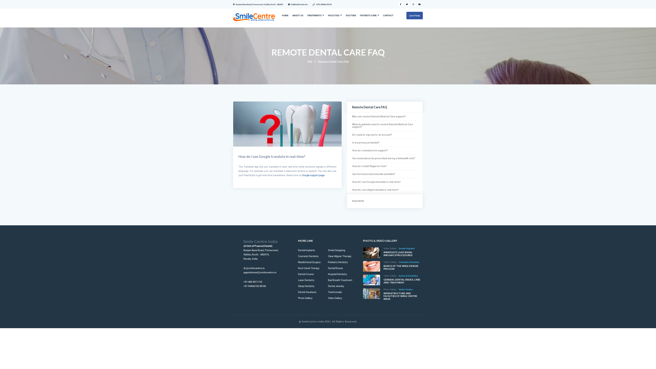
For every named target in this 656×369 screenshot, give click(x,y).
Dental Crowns (306, 274)
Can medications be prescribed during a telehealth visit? (383, 158)
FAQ (309, 61)
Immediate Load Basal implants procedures (398, 254)
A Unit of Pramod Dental (258, 246)
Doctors (351, 15)
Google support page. (313, 175)
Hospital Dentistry (337, 274)
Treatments (314, 15)
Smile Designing (336, 250)
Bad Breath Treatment (340, 280)
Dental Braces (335, 268)
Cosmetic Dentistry (308, 256)
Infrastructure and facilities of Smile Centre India (400, 296)
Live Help (414, 15)
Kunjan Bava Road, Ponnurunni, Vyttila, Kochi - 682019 (259, 4)
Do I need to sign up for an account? (372, 134)
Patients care (368, 15)
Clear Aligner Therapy (339, 256)
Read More (358, 201)
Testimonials (335, 292)
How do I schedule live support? (370, 150)
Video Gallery (335, 298)
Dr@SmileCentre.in (299, 4)
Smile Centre (406, 289)
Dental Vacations (307, 292)
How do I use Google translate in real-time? (376, 182)
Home (285, 15)
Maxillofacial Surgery (309, 262)
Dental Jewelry (336, 286)
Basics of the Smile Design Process (401, 267)
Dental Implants (306, 250)
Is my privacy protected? (366, 142)
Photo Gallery (305, 298)
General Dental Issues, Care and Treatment (402, 281)
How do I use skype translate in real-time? (375, 189)
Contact (388, 15)
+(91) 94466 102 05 (323, 4)
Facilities (333, 15)
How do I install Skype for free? (369, 166)
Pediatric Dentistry (338, 262)
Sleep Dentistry (306, 286)
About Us (297, 15)
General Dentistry (408, 276)
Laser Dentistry (306, 280)
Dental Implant (406, 248)
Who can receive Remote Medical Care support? (379, 116)
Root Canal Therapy (308, 268)
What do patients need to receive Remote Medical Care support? (382, 125)
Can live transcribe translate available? (373, 174)
